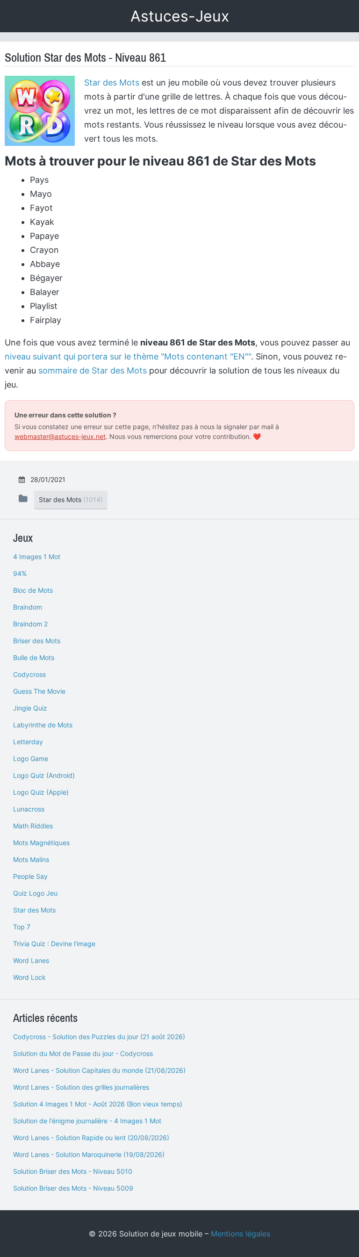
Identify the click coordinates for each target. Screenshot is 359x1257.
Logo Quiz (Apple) (41, 792)
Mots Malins (31, 859)
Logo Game (30, 758)
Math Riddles (33, 826)
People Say (30, 876)
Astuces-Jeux (179, 16)
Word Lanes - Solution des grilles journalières (81, 1087)
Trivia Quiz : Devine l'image (54, 944)
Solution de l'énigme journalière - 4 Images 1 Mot (87, 1121)
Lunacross (28, 809)
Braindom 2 (30, 624)
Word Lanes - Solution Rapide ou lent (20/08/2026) (91, 1138)
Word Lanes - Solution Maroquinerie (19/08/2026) (89, 1154)
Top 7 (21, 927)
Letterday (28, 742)
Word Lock (29, 977)
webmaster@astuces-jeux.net (60, 436)
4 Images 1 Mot (36, 556)
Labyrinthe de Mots (42, 725)
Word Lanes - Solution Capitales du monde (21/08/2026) (99, 1070)
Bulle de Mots (33, 657)
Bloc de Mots (33, 590)
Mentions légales (240, 1233)
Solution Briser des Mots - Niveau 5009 (73, 1188)
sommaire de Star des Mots (92, 370)
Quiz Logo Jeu (35, 893)
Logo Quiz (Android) (44, 775)
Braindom (27, 607)
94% (20, 573)
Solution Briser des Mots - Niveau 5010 (72, 1171)
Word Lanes (31, 960)
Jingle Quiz (30, 708)
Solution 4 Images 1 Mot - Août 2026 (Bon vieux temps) (97, 1104)
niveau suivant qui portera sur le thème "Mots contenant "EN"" (128, 356)
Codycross (29, 674)
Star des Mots (111, 82)
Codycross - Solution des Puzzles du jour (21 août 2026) (99, 1037)
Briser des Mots (36, 641)
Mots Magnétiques (41, 843)
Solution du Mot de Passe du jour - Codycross (83, 1053)
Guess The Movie (39, 691)
